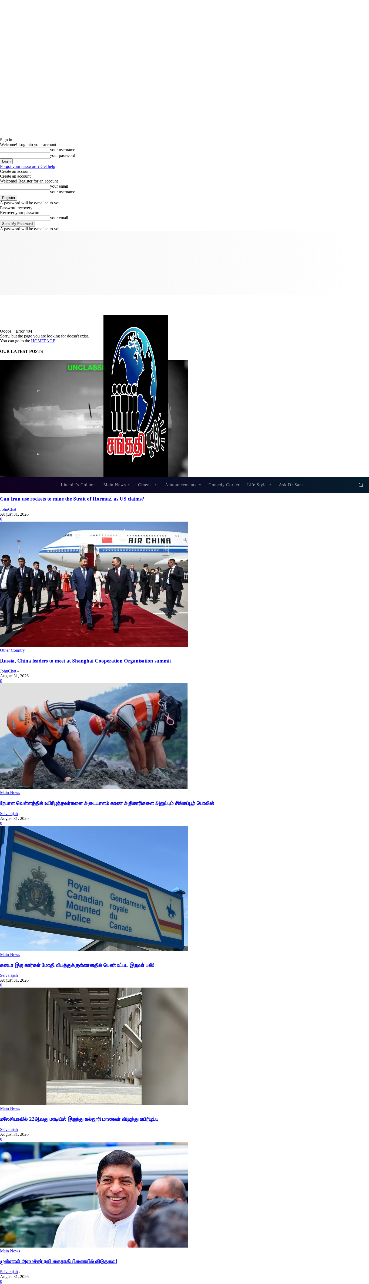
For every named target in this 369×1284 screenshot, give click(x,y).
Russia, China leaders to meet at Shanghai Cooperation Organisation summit (85, 661)
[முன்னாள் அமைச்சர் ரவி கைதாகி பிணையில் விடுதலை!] (94, 1246)
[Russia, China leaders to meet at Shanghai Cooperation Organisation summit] (94, 645)
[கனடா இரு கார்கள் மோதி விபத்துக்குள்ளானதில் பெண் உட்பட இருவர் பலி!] (94, 949)
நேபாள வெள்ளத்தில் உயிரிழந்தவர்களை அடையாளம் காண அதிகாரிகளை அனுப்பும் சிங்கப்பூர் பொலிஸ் (107, 803)
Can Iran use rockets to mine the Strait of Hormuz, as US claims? (72, 499)
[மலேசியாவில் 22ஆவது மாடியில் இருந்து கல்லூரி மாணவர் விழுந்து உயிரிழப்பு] (94, 1103)
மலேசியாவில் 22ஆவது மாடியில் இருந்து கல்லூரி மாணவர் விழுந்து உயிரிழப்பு (79, 1119)
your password (62, 155)
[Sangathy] (184, 396)
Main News (10, 792)
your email (59, 186)
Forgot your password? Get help (27, 166)
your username (62, 149)
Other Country (12, 650)
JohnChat (8, 509)
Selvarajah (9, 813)
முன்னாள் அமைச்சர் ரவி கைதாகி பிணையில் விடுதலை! (58, 1261)
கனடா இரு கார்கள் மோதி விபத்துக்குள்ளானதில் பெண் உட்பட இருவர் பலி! (77, 965)
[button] (361, 485)
